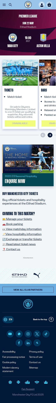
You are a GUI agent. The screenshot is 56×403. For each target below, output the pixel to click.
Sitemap (33, 367)
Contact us (35, 362)
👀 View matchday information (22, 229)
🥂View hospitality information (22, 234)
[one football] (37, 343)
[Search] (10, 5)
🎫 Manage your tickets (17, 219)
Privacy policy (36, 351)
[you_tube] (10, 334)
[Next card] (50, 135)
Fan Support (28, 389)
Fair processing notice (13, 357)
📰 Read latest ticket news (19, 244)
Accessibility (8, 351)
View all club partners (28, 290)
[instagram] (28, 333)
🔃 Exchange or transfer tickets (22, 239)
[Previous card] (42, 135)
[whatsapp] (19, 333)
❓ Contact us (11, 249)
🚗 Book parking (12, 224)
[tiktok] (46, 334)
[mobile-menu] (4, 5)
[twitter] (37, 334)
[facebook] (19, 342)
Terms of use (35, 357)
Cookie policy (9, 362)
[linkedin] (28, 343)
